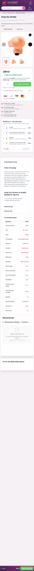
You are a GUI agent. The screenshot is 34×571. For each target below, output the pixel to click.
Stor (27, 280)
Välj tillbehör (26, 149)
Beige (26, 234)
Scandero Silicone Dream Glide (17, 142)
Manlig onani (10, 13)
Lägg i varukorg (27, 568)
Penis (26, 291)
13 (25, 266)
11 (25, 285)
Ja (27, 297)
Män (27, 257)
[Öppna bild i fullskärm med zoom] (30, 35)
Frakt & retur (8, 211)
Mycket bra (25, 248)
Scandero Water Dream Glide (17, 132)
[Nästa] (30, 44)
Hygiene (11, 137)
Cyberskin (25, 243)
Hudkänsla (25, 301)
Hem (4, 13)
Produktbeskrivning (10, 162)
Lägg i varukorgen (23, 84)
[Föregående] (4, 44)
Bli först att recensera (14, 20)
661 (24, 230)
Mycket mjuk (24, 261)
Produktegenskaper (10, 217)
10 (25, 275)
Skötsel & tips (8, 206)
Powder (11, 127)
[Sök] (23, 8)
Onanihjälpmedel (23, 239)
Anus (26, 306)
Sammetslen (24, 252)
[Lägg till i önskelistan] (29, 90)
